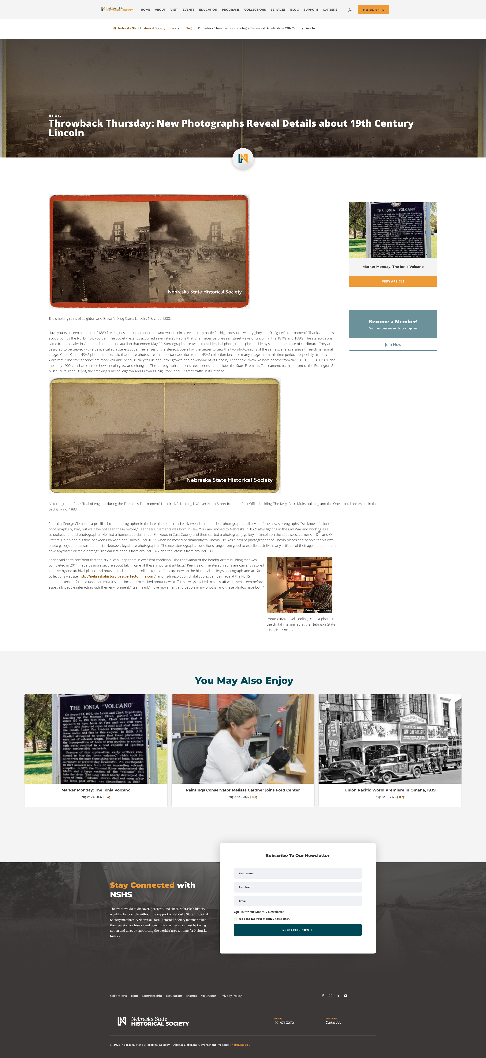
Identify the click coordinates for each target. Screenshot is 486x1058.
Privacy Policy (231, 996)
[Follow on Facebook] (323, 995)
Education (174, 996)
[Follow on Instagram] (330, 995)
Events (191, 996)
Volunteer (208, 996)
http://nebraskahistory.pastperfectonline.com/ (118, 576)
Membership (152, 996)
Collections (118, 996)
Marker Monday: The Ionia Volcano (393, 267)
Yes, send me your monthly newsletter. (264, 918)
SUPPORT (331, 1018)
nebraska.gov (241, 1044)
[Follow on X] (338, 995)
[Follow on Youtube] (346, 995)
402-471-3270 (283, 1023)
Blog (55, 115)
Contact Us (333, 1022)
